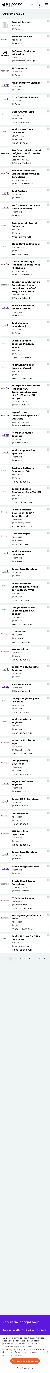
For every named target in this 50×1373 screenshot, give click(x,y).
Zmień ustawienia (25, 1368)
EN (31, 4)
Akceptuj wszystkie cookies (25, 1361)
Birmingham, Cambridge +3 (25, 61)
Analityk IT (18, 1330)
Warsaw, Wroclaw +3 (22, 163)
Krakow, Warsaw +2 (22, 691)
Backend (6, 1330)
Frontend (41, 1330)
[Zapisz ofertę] (48, 21)
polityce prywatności (12, 1355)
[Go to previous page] (6, 958)
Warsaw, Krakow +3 (22, 274)
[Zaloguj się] (39, 5)
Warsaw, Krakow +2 (22, 891)
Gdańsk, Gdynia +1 (21, 905)
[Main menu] (46, 5)
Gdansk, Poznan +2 (22, 750)
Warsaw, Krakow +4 (22, 425)
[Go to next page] (44, 958)
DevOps (30, 1330)
